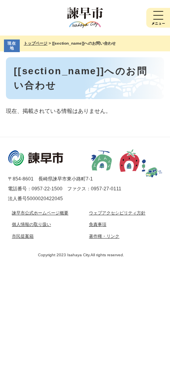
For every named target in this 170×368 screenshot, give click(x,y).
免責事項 (97, 224)
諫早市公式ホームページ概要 (40, 212)
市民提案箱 (23, 236)
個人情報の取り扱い (31, 224)
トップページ (35, 43)
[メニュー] (158, 18)
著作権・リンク (104, 236)
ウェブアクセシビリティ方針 (117, 212)
